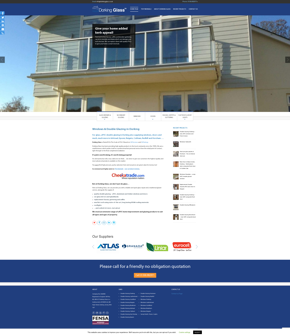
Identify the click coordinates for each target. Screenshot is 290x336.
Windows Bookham (146, 308)
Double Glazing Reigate (127, 302)
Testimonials (146, 9)
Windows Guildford (146, 305)
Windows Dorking (146, 299)
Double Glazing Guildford (128, 299)
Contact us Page (176, 294)
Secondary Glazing (121, 116)
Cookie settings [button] (184, 332)
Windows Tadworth (185, 142)
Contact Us (193, 9)
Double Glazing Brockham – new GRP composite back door (188, 217)
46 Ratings (144, 142)
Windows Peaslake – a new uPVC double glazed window (187, 176)
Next (287, 60)
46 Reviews (134, 142)
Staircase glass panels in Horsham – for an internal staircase (187, 154)
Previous (2, 60)
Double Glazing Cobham (128, 311)
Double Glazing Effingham (187, 205)
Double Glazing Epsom (127, 317)
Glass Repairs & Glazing (105, 116)
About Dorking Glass (162, 9)
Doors (153, 116)
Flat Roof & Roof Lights (185, 116)
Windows (137, 116)
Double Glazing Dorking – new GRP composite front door (187, 197)
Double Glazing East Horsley (129, 314)
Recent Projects (179, 9)
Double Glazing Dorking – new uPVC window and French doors (187, 134)
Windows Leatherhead (147, 302)
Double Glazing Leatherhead (129, 296)
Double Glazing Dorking (128, 293)
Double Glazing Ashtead (128, 308)
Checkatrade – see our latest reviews (127, 169)
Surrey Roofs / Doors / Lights (149, 314)
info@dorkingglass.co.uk (105, 1)
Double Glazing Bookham (128, 305)
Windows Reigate (146, 311)
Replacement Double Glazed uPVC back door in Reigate (187, 187)
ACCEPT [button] (198, 332)
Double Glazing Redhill (147, 296)
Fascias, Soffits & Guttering (169, 116)
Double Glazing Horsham (148, 293)
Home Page (134, 9)
